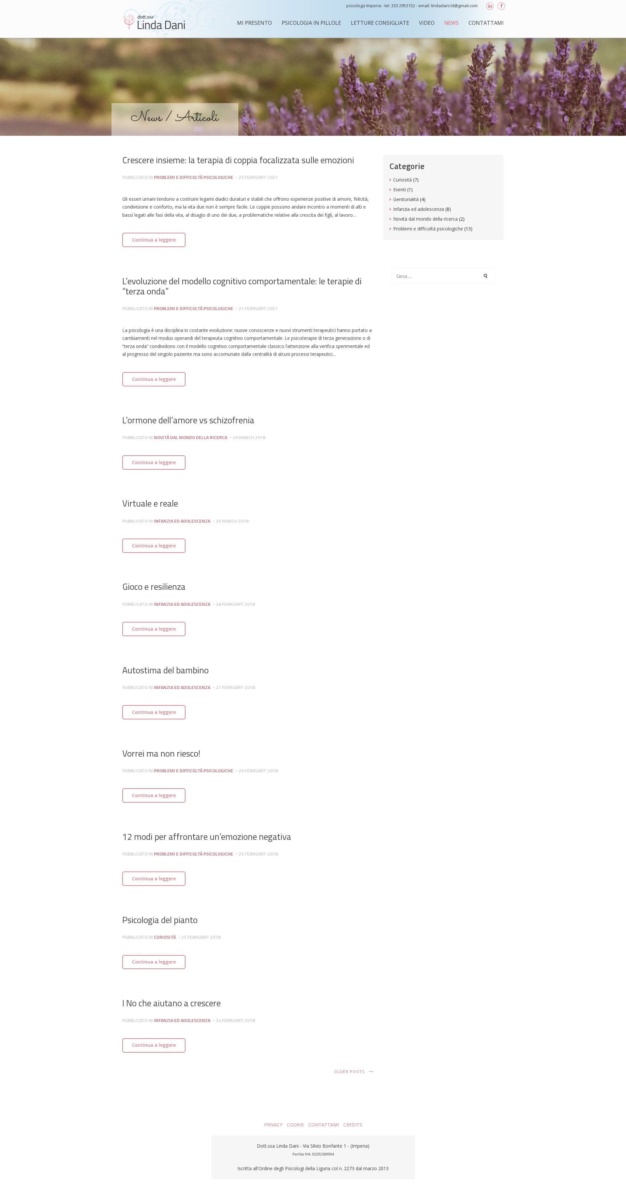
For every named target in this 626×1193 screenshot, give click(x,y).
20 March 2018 (249, 437)
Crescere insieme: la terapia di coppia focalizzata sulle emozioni (238, 160)
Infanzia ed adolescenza (182, 520)
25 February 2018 (258, 853)
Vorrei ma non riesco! (161, 753)
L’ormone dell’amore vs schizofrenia (188, 420)
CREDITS (352, 1125)
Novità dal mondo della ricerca (190, 437)
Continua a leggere (154, 240)
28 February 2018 (235, 604)
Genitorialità (406, 199)
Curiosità (165, 937)
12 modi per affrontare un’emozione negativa (206, 836)
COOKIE (295, 1125)
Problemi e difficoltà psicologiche (193, 177)
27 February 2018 (235, 687)
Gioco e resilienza (154, 586)
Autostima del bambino (165, 670)
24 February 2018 (235, 1020)
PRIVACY (273, 1125)
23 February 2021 (258, 177)
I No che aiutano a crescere (171, 1003)
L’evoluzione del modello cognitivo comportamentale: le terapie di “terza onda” (242, 286)
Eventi (399, 189)
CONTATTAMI (323, 1125)
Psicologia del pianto (160, 920)
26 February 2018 (258, 770)
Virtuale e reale (150, 503)
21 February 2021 (258, 308)
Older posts (349, 1072)
